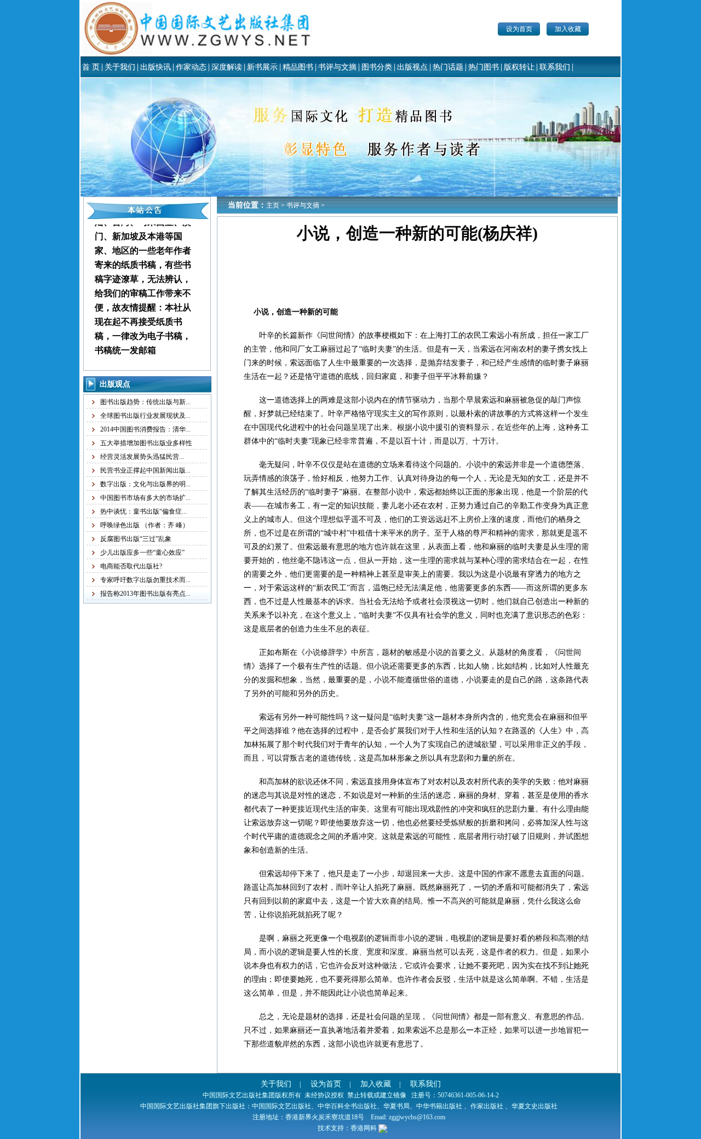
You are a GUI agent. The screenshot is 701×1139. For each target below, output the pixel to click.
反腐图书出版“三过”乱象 (135, 539)
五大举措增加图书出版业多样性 (146, 443)
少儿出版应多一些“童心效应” (142, 552)
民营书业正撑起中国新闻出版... (145, 470)
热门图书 (483, 67)
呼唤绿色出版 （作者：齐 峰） (144, 525)
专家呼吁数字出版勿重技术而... (145, 580)
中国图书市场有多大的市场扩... (145, 498)
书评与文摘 (337, 67)
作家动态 (191, 67)
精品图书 (298, 67)
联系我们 (554, 67)
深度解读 (226, 67)
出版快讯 (155, 67)
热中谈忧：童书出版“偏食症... (143, 511)
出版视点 (412, 67)
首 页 (91, 67)
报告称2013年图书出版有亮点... (145, 593)
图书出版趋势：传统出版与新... (145, 402)
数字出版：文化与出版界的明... (145, 484)
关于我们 (120, 67)
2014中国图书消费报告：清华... (145, 429)
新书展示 (262, 67)
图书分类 (376, 67)
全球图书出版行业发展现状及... (145, 415)
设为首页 (519, 29)
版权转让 (519, 67)
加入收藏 (568, 29)
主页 (272, 205)
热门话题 (448, 67)
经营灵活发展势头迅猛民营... (142, 457)
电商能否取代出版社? (131, 566)
